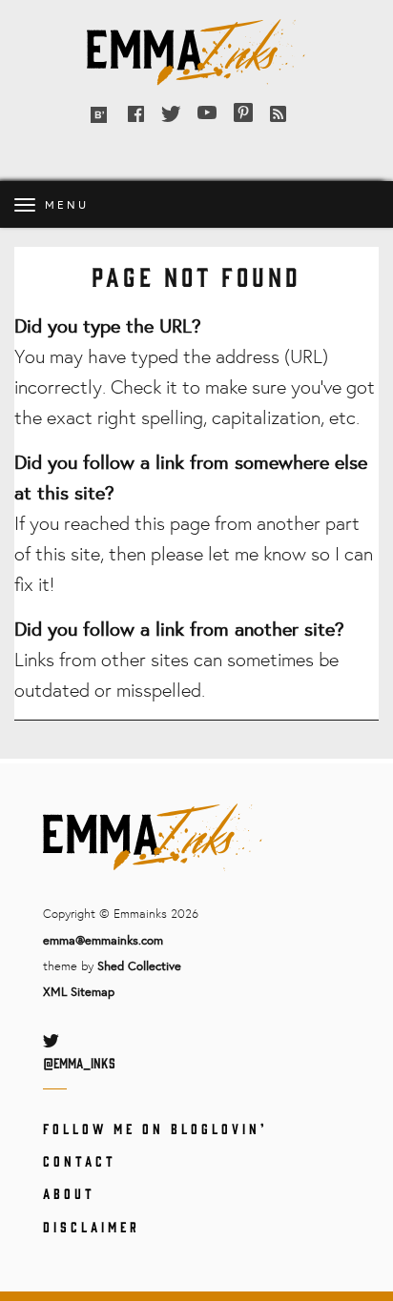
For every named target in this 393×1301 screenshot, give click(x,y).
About (69, 1193)
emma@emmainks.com (103, 939)
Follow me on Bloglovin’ (155, 1128)
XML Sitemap (78, 991)
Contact (79, 1160)
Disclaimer (91, 1226)
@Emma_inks (79, 1062)
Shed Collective (139, 965)
